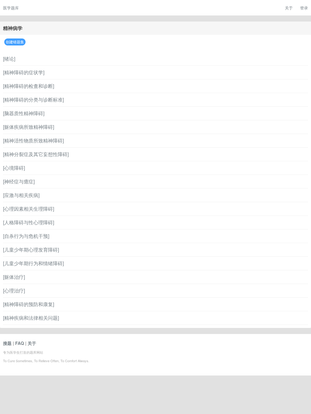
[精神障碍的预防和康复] (28, 304)
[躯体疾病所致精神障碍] (28, 126)
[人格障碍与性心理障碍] (28, 222)
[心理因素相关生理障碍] (28, 208)
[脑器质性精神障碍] (23, 113)
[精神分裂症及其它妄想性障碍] (36, 154)
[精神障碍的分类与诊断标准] (33, 99)
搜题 (7, 343)
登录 (304, 8)
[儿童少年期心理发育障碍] (31, 249)
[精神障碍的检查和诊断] (28, 85)
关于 (289, 8)
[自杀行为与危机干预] (26, 235)
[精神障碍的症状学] (23, 72)
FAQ (19, 343)
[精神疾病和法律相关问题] (31, 317)
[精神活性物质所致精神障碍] (33, 140)
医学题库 (11, 8)
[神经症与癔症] (19, 181)
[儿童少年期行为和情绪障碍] (33, 263)
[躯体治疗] (14, 276)
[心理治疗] (14, 290)
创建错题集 (15, 41)
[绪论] (9, 58)
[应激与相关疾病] (21, 195)
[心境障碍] (14, 167)
